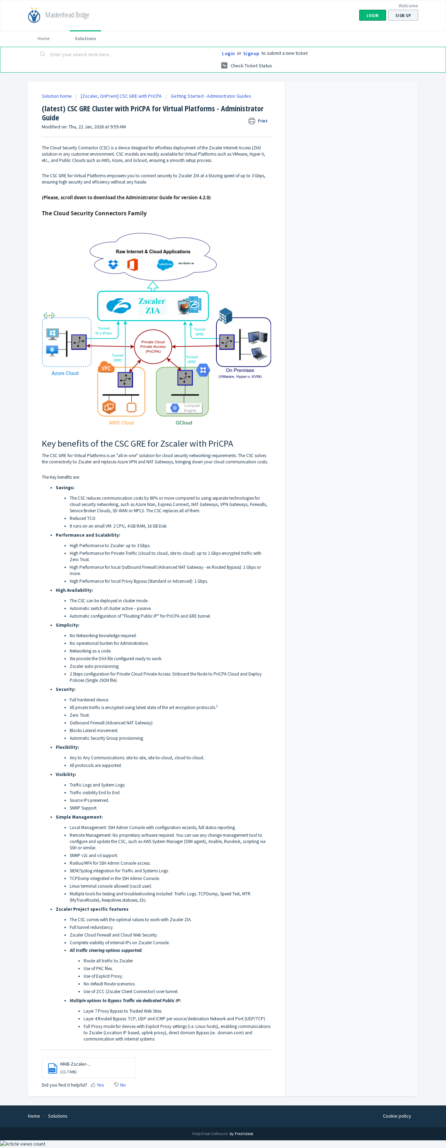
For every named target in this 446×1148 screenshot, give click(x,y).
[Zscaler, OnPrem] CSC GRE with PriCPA (121, 96)
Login (228, 53)
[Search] (43, 55)
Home (44, 38)
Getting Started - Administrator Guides (211, 96)
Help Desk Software (210, 1133)
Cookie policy (397, 1116)
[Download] (210, 497)
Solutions (85, 38)
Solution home (57, 96)
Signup (251, 53)
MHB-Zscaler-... (75, 1064)
